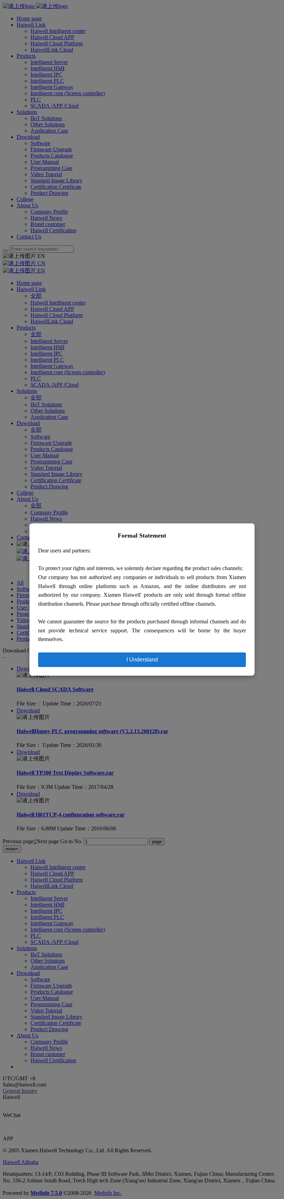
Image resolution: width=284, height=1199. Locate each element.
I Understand (142, 659)
